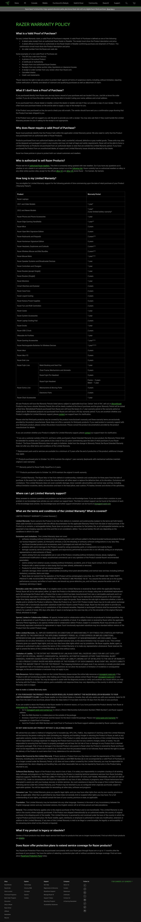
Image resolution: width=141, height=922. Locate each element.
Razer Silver (7, 908)
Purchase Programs (10, 894)
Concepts (27, 891)
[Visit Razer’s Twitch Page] (84, 907)
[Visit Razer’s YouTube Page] (84, 899)
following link (77, 168)
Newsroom (67, 891)
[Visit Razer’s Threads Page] (84, 892)
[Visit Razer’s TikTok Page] (84, 903)
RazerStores (7, 885)
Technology (27, 885)
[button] (134, 3)
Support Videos (48, 898)
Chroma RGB (28, 888)
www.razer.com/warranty (105, 718)
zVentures (67, 894)
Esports (26, 894)
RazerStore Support (49, 891)
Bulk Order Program (10, 898)
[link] (7, 3)
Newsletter (7, 914)
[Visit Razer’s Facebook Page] (84, 885)
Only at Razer (8, 904)
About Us (66, 885)
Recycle (6, 918)
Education (7, 901)
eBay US (59, 171)
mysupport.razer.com (102, 504)
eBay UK (70, 171)
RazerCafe (7, 888)
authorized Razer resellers (39, 166)
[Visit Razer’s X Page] (84, 896)
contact (62, 414)
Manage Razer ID (49, 894)
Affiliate (6, 911)
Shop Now (111, 9)
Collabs (26, 898)
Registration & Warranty (51, 888)
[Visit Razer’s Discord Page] (84, 910)
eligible (21, 838)
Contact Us (67, 898)
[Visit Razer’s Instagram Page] (84, 889)
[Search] (126, 3)
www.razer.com (22, 707)
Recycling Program (49, 901)
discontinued (116, 404)
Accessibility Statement (51, 904)
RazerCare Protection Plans (31, 856)
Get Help (46, 885)
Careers (66, 888)
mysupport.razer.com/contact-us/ (40, 710)
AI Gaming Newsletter (70, 901)
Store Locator (8, 891)
